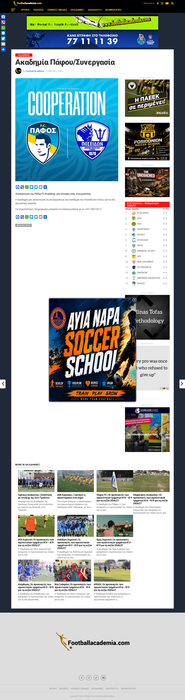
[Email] (3, 44)
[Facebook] (3, 17)
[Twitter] (3, 38)
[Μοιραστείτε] (3, 49)
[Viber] (3, 22)
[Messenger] (3, 33)
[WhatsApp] (3, 27)
